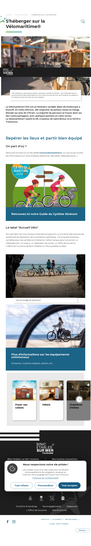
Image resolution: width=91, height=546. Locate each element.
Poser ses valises (21, 15)
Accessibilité (57, 519)
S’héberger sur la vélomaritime (43, 15)
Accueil (9, 15)
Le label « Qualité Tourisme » (59, 524)
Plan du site (45, 519)
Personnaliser (45, 485)
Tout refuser (22, 485)
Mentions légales (71, 519)
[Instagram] (14, 521)
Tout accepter (69, 485)
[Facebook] (8, 521)
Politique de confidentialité (46, 478)
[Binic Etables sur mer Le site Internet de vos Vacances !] (8, 72)
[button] (79, 399)
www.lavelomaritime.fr (50, 153)
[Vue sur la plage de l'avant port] (45, 276)
